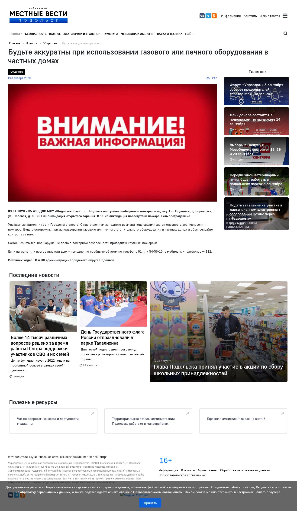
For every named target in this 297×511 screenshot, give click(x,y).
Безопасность (36, 33)
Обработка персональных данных (245, 470)
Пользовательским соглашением (158, 492)
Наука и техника (169, 33)
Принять (150, 503)
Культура (111, 33)
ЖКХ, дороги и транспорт (82, 33)
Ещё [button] (188, 33)
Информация (231, 16)
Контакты (251, 16)
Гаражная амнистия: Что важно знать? (236, 419)
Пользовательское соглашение (181, 475)
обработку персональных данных (45, 492)
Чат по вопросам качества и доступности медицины (48, 421)
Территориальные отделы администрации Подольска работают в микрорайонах (143, 421)
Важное (55, 33)
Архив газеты (270, 16)
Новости (16, 33)
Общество (16, 71)
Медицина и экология (138, 33)
